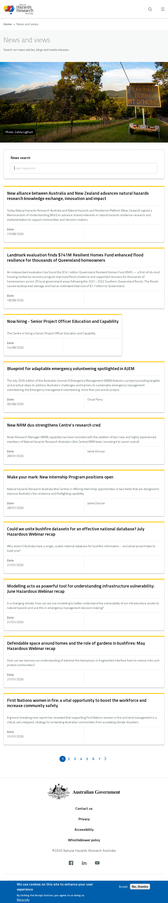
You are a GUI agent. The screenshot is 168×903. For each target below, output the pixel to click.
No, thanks (140, 886)
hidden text (84, 214)
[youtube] (97, 863)
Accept (123, 886)
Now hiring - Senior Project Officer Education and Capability (63, 321)
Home (8, 24)
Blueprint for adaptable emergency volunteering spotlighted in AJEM (71, 368)
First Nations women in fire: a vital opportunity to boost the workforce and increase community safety (76, 703)
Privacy (84, 819)
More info (23, 899)
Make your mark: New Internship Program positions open (60, 476)
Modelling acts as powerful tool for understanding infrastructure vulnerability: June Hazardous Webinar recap (80, 588)
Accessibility (84, 829)
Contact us (84, 808)
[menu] (162, 9)
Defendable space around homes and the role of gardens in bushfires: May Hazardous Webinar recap (76, 646)
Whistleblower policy (84, 840)
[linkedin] (84, 863)
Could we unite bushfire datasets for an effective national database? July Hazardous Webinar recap (75, 531)
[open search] (150, 9)
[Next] (105, 759)
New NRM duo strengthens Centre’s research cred (53, 425)
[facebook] (71, 863)
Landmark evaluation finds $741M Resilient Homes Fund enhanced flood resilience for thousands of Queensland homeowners (75, 257)
